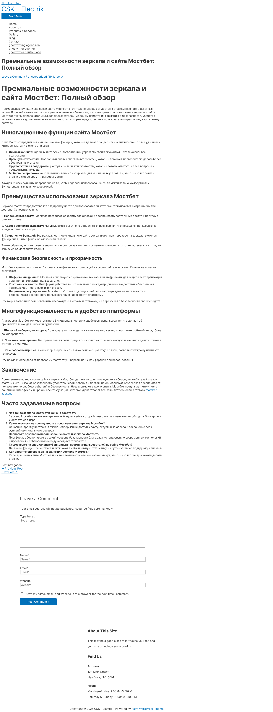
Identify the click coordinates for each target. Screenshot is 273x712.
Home (13, 24)
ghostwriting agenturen (24, 45)
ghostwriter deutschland (25, 52)
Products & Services (22, 31)
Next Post (9, 472)
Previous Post (12, 468)
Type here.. (27, 516)
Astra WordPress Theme (147, 709)
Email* (24, 568)
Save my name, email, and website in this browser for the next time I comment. (77, 594)
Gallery (13, 34)
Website (25, 581)
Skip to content (11, 3)
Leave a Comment (13, 76)
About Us (15, 27)
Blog (12, 38)
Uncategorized (37, 76)
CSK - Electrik (22, 9)
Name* (24, 555)
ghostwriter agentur (22, 48)
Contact (14, 41)
